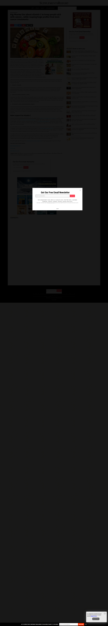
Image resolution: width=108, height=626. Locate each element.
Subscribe (81, 624)
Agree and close (96, 618)
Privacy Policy (94, 616)
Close (57, 208)
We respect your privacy (51, 202)
